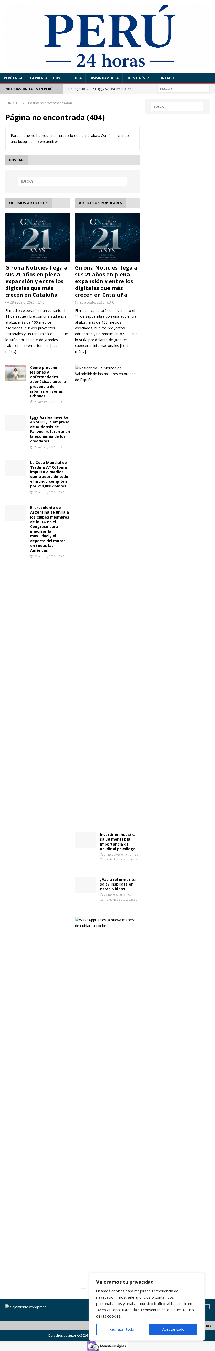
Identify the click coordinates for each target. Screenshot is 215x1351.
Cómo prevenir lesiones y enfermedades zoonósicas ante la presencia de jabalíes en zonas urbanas (48, 381)
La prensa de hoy (45, 78)
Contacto (166, 78)
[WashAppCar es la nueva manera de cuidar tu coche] (105, 923)
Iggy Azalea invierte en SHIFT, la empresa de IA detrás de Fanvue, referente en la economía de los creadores (50, 429)
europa (75, 78)
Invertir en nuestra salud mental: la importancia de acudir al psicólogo (118, 841)
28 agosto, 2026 (22, 302)
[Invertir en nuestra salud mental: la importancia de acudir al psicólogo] (85, 840)
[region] (147, 1307)
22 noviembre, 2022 (118, 855)
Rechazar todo (121, 1329)
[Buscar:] (183, 88)
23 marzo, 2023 (114, 895)
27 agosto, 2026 (44, 447)
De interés (136, 78)
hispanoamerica (104, 78)
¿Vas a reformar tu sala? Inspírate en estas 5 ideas (118, 884)
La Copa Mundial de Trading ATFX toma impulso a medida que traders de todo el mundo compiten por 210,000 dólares (49, 474)
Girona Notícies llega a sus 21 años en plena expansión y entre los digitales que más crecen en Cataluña (36, 281)
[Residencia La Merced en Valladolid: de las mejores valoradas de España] (105, 374)
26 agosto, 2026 (44, 556)
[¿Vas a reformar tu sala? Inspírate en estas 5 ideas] (85, 885)
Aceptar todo (173, 1329)
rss (208, 1325)
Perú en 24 (13, 78)
